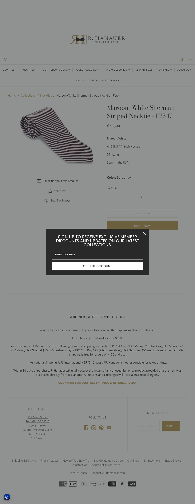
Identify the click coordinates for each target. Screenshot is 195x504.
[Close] (144, 233)
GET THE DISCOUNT (97, 266)
